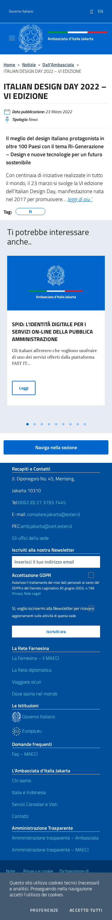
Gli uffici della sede (30, 538)
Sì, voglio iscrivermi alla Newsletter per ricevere (53, 608)
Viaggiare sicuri (26, 681)
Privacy (17, 593)
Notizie (29, 64)
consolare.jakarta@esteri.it (53, 514)
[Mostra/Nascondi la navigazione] (12, 38)
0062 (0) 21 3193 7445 (42, 502)
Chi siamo (21, 780)
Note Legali (32, 593)
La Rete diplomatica (31, 669)
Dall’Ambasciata (58, 64)
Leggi (27, 387)
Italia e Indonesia (29, 792)
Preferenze (44, 910)
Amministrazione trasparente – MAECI (50, 849)
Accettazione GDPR (31, 575)
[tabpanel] (56, 337)
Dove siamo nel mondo (34, 693)
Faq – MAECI (25, 754)
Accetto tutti (86, 910)
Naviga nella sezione (56, 447)
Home (9, 64)
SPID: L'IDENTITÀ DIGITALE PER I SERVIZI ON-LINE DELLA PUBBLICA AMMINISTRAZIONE (52, 331)
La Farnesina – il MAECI (35, 658)
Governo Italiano (21, 11)
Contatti (20, 816)
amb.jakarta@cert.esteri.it (46, 526)
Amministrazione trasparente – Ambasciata (55, 837)
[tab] (27, 424)
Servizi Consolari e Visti (34, 804)
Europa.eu (31, 730)
